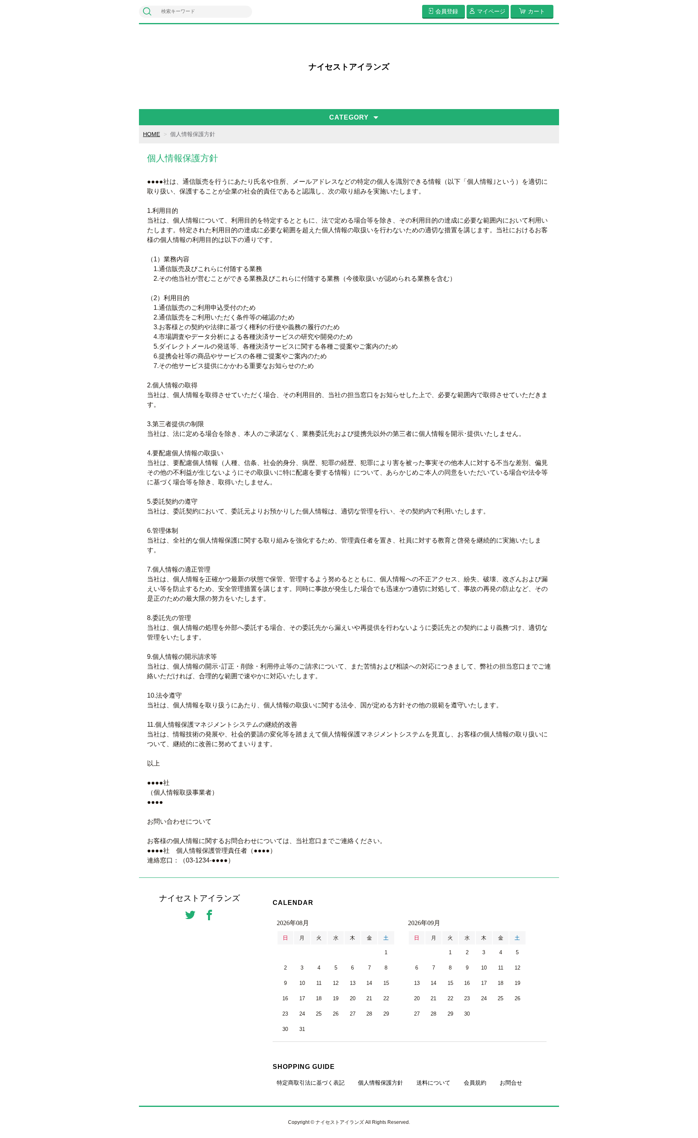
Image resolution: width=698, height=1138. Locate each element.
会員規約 (475, 1082)
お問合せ (511, 1082)
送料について (433, 1082)
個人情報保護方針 (380, 1082)
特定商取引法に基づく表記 (311, 1082)
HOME (151, 134)
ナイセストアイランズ (349, 67)
